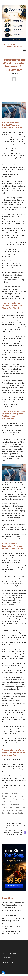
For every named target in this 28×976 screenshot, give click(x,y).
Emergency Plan (10, 796)
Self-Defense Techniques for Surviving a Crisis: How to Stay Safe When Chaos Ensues (13, 833)
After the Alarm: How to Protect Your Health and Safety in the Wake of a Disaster (13, 905)
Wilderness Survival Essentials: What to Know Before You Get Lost (13, 934)
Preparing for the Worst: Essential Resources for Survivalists (14, 802)
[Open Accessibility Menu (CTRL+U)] (3, 972)
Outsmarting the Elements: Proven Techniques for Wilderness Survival (11, 913)
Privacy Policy (7, 958)
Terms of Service (8, 962)
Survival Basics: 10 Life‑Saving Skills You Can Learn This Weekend (13, 926)
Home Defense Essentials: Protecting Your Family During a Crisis (15, 825)
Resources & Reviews (11, 793)
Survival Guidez (9, 44)
